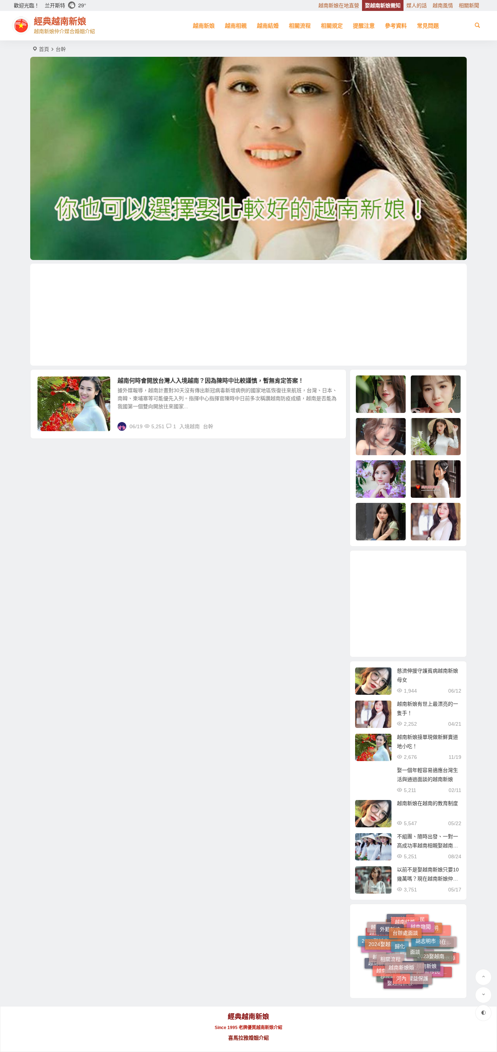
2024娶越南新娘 (386, 931)
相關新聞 (469, 5)
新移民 (432, 958)
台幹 (208, 426)
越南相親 (236, 26)
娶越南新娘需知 (383, 5)
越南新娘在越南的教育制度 (427, 803)
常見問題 (428, 26)
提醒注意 (364, 26)
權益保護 (418, 959)
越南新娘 (204, 26)
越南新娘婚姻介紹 (406, 942)
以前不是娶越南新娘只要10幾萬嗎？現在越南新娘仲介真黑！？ (428, 879)
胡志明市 (426, 925)
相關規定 (332, 26)
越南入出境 (55, 384)
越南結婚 (268, 26)
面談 (415, 928)
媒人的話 (416, 5)
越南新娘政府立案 (414, 982)
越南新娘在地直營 (338, 5)
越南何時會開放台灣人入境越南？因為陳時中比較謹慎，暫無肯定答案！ (211, 381)
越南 (378, 948)
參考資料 (396, 26)
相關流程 (300, 26)
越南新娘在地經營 (434, 971)
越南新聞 (378, 963)
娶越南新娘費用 (405, 973)
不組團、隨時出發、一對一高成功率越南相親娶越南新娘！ (427, 846)
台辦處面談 (405, 919)
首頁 (44, 49)
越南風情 (443, 5)
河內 (401, 958)
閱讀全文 (332, 426)
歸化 (400, 925)
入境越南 (189, 426)
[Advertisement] (248, 315)
